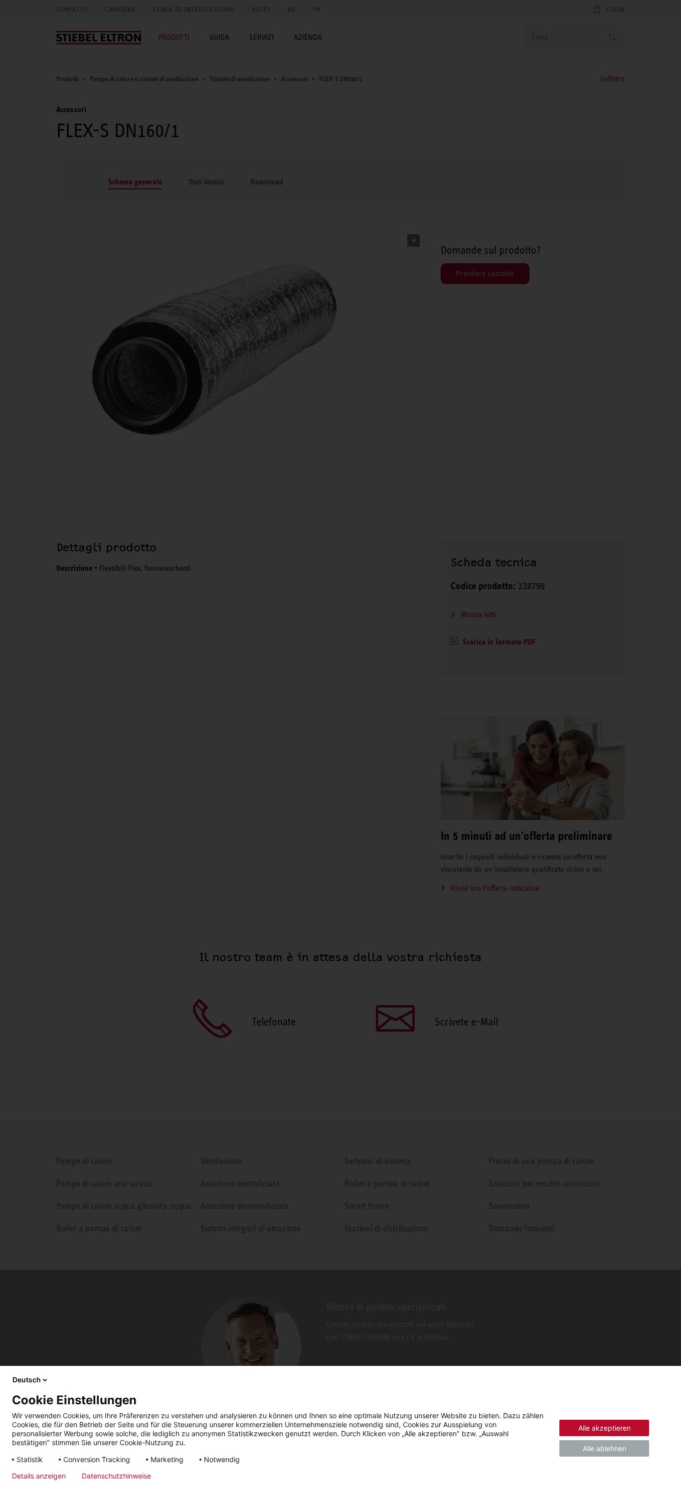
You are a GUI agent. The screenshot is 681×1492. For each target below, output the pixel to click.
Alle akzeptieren (604, 1428)
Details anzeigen (39, 1476)
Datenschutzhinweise (116, 1476)
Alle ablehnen (604, 1448)
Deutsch (26, 1379)
